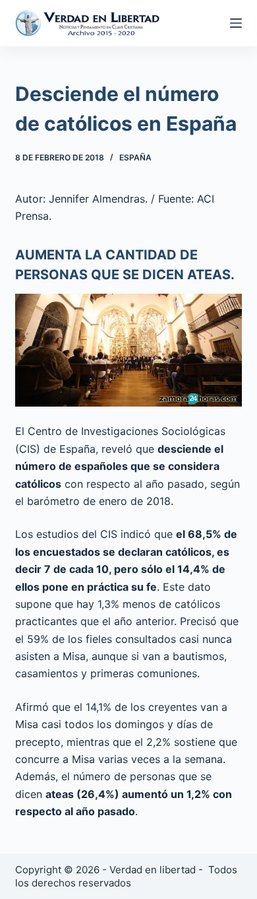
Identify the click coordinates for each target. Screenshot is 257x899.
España (135, 157)
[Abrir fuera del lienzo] (236, 23)
